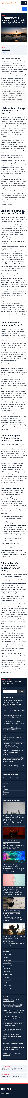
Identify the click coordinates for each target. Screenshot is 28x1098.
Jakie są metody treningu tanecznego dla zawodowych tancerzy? (11, 841)
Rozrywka (6, 792)
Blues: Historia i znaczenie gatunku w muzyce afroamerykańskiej (13, 766)
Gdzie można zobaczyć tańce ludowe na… (14, 93)
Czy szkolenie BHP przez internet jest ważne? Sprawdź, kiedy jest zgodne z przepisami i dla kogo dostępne (12, 703)
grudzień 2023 (7, 966)
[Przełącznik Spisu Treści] (23, 91)
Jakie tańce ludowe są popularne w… (12, 95)
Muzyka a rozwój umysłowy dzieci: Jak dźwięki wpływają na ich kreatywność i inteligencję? (13, 745)
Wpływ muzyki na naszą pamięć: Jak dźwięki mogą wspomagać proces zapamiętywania (13, 759)
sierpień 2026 (7, 954)
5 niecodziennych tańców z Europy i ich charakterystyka (13, 1024)
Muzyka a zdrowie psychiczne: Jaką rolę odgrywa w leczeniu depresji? (13, 1011)
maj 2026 (5, 957)
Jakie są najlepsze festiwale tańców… (12, 99)
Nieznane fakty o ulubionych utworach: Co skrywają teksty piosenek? (11, 1017)
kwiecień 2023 (7, 985)
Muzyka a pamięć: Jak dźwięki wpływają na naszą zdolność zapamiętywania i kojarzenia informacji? (11, 912)
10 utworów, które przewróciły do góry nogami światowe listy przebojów (13, 752)
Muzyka (5, 789)
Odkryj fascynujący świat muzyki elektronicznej (12, 738)
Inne (4, 786)
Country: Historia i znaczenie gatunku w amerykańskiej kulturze (13, 1043)
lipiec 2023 (6, 977)
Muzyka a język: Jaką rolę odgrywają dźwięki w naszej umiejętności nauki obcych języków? (13, 817)
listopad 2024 (7, 963)
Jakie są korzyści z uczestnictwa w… (12, 101)
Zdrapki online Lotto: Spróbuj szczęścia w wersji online (11, 865)
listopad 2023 (7, 969)
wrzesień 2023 (7, 974)
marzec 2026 (7, 960)
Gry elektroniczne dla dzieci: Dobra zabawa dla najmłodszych (13, 1048)
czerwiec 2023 (7, 980)
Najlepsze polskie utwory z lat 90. (11, 1075)
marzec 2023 (7, 988)
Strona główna (5, 1093)
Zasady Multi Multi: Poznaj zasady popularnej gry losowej (12, 1068)
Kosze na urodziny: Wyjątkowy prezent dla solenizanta (12, 728)
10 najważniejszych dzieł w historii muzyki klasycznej (13, 1000)
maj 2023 (5, 983)
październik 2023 (8, 971)
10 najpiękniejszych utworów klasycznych (11, 1054)
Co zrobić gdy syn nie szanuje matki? (14, 710)
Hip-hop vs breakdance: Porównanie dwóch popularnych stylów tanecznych (14, 938)
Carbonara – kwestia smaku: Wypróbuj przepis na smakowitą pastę (12, 1036)
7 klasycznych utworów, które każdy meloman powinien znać (13, 888)
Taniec (3, 15)
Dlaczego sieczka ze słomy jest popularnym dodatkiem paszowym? (13, 722)
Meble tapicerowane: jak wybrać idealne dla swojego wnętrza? (12, 716)
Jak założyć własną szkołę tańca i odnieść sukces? (12, 1030)
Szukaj (24, 9)
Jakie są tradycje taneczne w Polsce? (12, 97)
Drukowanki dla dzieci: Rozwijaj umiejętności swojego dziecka (12, 1005)
